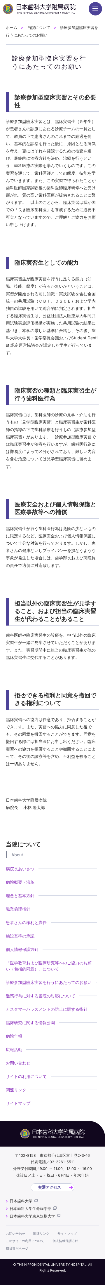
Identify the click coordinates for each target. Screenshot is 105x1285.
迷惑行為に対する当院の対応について (40, 995)
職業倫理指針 (18, 909)
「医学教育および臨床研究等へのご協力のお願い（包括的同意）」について (49, 965)
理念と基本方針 (20, 895)
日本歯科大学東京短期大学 (32, 1216)
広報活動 (14, 1049)
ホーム (11, 27)
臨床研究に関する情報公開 (30, 1022)
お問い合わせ (18, 1062)
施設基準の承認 (20, 935)
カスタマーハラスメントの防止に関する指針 (47, 1009)
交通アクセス (49, 1187)
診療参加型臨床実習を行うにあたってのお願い (49, 982)
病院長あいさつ (20, 868)
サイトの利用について (26, 1076)
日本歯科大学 (21, 1201)
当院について (38, 27)
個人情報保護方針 (22, 949)
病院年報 (14, 1036)
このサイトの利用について (25, 1241)
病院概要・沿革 (20, 882)
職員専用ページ (17, 1248)
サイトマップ (18, 1103)
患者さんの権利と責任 (26, 922)
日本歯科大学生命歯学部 (30, 1208)
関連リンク (16, 1089)
